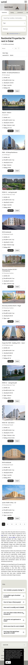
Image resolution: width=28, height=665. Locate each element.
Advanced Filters (14, 33)
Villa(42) (11, 55)
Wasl (2, 535)
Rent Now (10, 91)
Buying (12, 12)
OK (9, 662)
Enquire (17, 91)
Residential (4, 12)
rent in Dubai (12, 537)
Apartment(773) (5, 55)
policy (9, 659)
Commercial (20, 12)
